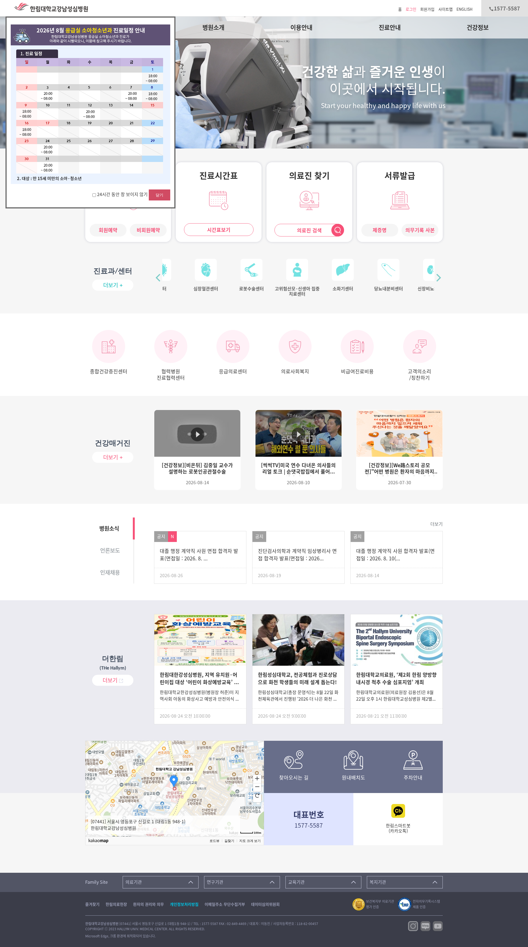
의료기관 (133, 882)
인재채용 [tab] (110, 572)
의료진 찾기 (309, 176)
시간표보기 (218, 229)
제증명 (380, 230)
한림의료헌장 (116, 904)
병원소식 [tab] (109, 528)
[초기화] (257, 795)
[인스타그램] (413, 925)
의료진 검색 (309, 230)
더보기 (436, 524)
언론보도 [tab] (110, 550)
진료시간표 (218, 176)
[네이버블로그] (425, 925)
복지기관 (378, 882)
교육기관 (296, 882)
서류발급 (399, 176)
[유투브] (438, 925)
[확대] (257, 778)
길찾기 (229, 841)
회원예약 (108, 230)
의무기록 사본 (420, 230)
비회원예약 (148, 230)
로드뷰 (214, 841)
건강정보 (478, 27)
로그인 (411, 9)
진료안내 (390, 27)
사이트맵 (445, 9)
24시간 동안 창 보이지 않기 (123, 194)
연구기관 (215, 882)
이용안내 (301, 27)
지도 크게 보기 (250, 841)
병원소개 (213, 27)
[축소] (257, 786)
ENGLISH (464, 9)
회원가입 (427, 9)
